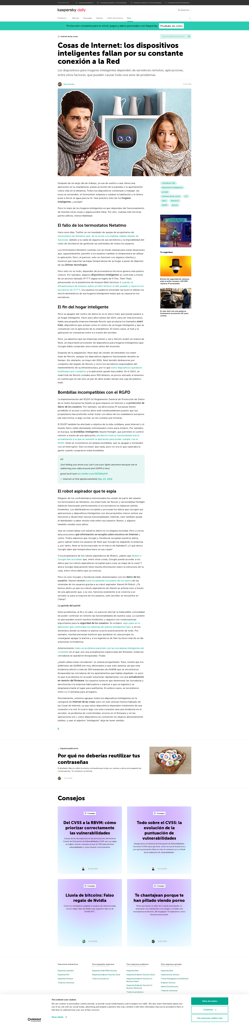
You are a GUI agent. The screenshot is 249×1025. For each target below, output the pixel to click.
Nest (164, 201)
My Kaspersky (183, 10)
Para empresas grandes (171, 964)
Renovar (75, 18)
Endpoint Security (168, 983)
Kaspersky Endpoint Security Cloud (106, 975)
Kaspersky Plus (63, 975)
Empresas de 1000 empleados (178, 3)
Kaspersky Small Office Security (104, 971)
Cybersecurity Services (170, 975)
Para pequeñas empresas (103, 964)
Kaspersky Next (133, 971)
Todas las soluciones (66, 983)
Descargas (87, 18)
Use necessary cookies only (209, 1018)
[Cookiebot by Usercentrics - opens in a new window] (34, 1020)
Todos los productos (100, 979)
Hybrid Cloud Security (169, 987)
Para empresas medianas (137, 964)
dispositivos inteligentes (172, 187)
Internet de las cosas (69, 36)
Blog (129, 18)
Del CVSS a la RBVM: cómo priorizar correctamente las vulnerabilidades (89, 827)
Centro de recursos (115, 18)
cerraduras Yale (168, 183)
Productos (62, 18)
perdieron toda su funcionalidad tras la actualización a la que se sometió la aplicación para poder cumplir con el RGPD (98, 439)
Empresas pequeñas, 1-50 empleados (113, 3)
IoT (186, 196)
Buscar (189, 36)
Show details (57, 1017)
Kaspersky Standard (65, 971)
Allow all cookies (209, 1001)
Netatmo (175, 201)
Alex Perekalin (68, 84)
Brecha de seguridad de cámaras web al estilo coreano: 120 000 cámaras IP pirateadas (174, 281)
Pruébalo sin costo (171, 25)
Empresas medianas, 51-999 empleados (147, 3)
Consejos (91, 813)
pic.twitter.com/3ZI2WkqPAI (93, 473)
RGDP (164, 205)
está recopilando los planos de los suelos (109, 580)
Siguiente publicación (69, 748)
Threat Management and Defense (174, 979)
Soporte (99, 18)
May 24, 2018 (105, 479)
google (165, 192)
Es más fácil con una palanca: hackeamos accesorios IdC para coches (174, 313)
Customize (208, 1010)
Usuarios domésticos (86, 3)
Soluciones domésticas (68, 964)
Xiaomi (175, 205)
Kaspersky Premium (65, 979)
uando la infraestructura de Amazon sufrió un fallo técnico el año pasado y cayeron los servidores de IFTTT (101, 286)
